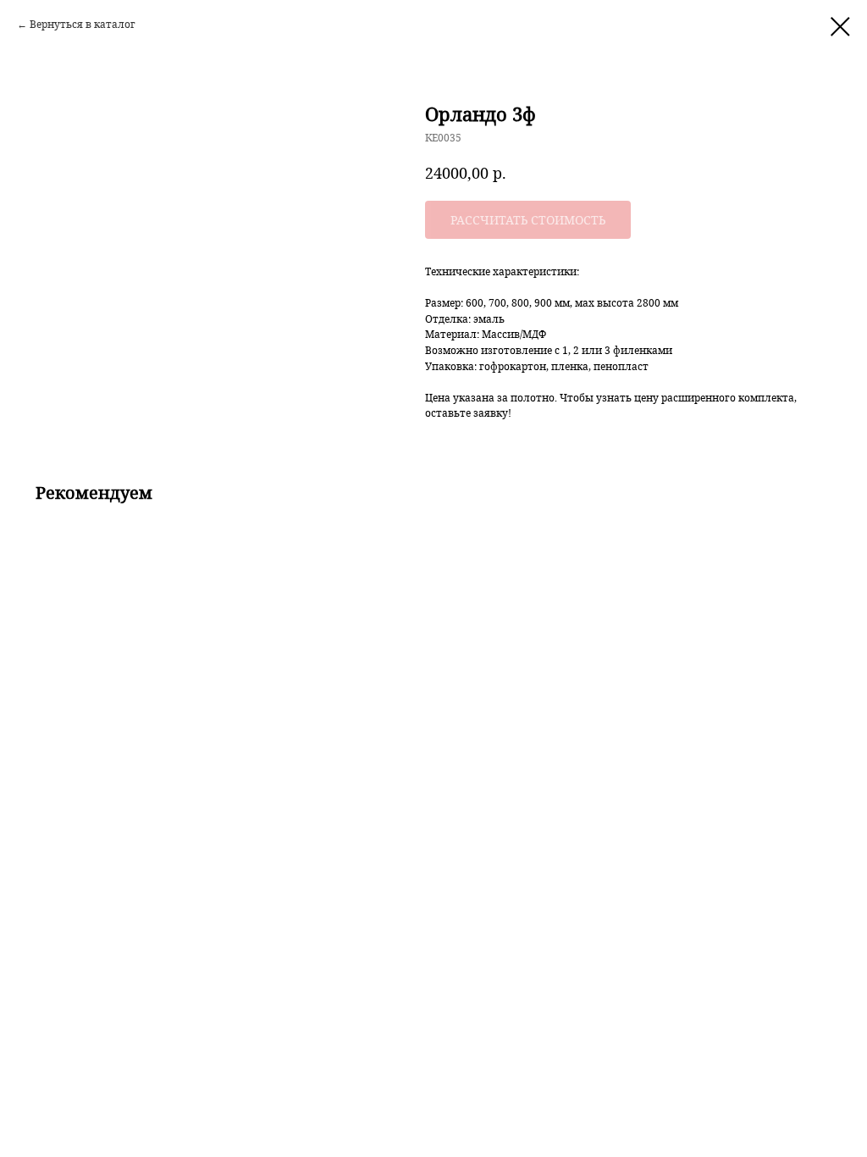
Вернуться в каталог (82, 24)
